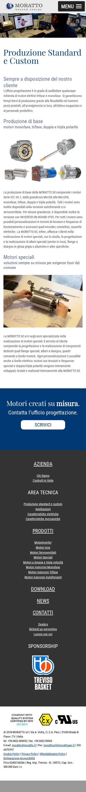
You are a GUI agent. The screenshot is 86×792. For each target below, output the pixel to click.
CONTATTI (43, 612)
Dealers (43, 624)
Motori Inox (43, 548)
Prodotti (43, 531)
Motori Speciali (43, 557)
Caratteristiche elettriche (43, 514)
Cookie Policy (11, 754)
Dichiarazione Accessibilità (19, 758)
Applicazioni (43, 509)
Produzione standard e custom (43, 504)
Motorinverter (43, 543)
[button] (71, 6)
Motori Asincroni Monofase (43, 567)
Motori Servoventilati (43, 553)
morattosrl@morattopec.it (59, 745)
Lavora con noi (43, 634)
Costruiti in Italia (43, 481)
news (43, 601)
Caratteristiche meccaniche (43, 519)
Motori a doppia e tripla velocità (43, 562)
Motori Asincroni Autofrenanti (43, 577)
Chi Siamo (43, 476)
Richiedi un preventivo (43, 629)
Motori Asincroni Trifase (43, 572)
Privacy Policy (30, 754)
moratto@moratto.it (24, 745)
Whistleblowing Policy (52, 754)
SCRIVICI (43, 425)
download (43, 589)
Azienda (43, 464)
